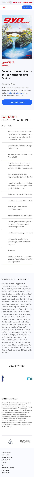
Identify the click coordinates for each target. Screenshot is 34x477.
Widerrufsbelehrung (8, 467)
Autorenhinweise (7, 457)
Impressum (5, 470)
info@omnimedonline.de (15, 93)
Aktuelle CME (6, 460)
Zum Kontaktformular (17, 102)
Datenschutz (6, 472)
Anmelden (27, 7)
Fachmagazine (6, 452)
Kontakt (4, 462)
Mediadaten (5, 454)
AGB (3, 465)
